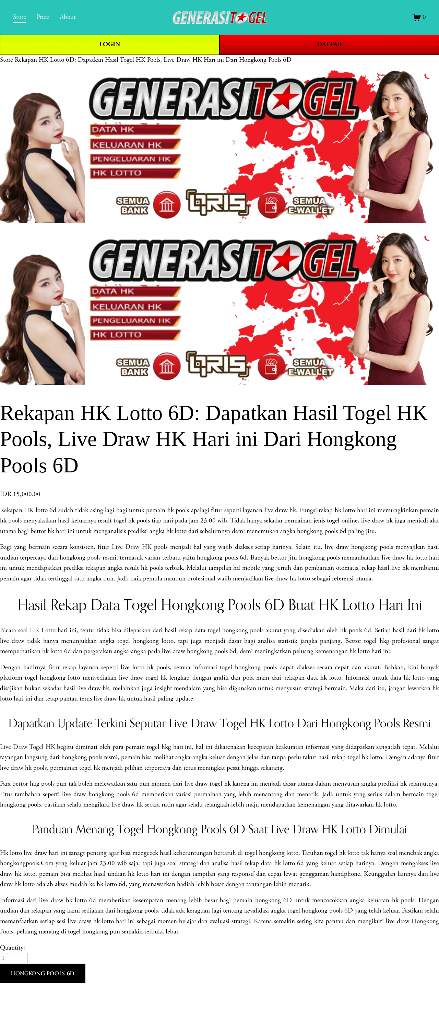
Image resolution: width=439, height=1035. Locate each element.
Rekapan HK (17, 510)
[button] (42, 974)
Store (6, 60)
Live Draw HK (132, 547)
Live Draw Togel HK (27, 747)
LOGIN (109, 44)
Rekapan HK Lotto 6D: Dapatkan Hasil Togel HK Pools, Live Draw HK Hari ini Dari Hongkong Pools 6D (153, 60)
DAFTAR (329, 44)
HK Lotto (43, 630)
